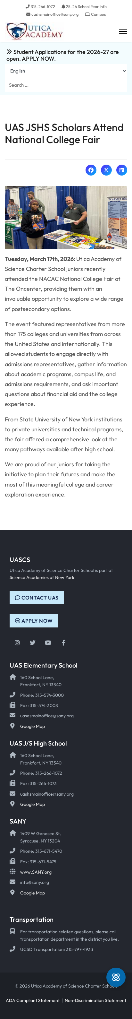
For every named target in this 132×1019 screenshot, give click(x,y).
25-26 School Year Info (86, 6)
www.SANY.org (36, 872)
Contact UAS (40, 597)
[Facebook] (91, 170)
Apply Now (37, 620)
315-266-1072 (43, 6)
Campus (98, 14)
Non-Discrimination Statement (95, 1000)
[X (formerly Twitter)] (106, 170)
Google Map (32, 726)
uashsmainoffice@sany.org (54, 14)
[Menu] (123, 31)
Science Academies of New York (42, 577)
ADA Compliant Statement (33, 1000)
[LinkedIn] (121, 170)
